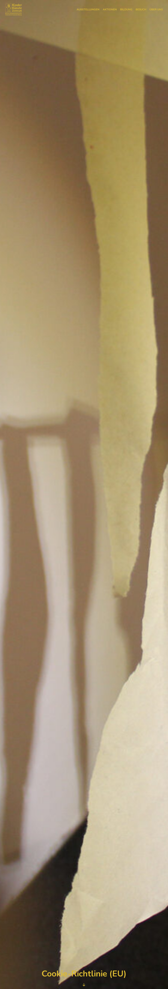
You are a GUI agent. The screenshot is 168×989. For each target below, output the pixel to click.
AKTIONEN (110, 9)
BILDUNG (126, 9)
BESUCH (141, 9)
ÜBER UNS (156, 9)
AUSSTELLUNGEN (88, 9)
